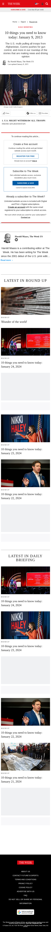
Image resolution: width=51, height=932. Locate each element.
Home (15, 22)
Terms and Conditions (25, 879)
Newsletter (45, 113)
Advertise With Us (25, 891)
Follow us (33, 113)
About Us (25, 872)
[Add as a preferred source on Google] (25, 912)
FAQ (25, 895)
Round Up (33, 22)
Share (7, 113)
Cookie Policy (25, 887)
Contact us (25, 217)
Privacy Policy (25, 883)
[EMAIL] (17, 239)
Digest (23, 22)
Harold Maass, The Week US (22, 61)
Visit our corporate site (34, 923)
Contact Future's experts (25, 875)
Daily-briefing (25, 27)
